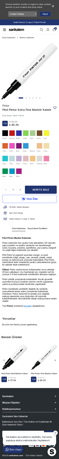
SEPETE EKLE (41, 189)
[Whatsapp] (20, 445)
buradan (28, 306)
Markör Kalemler (27, 37)
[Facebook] (4, 445)
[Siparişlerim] (48, 29)
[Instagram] (12, 445)
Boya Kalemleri (8, 37)
